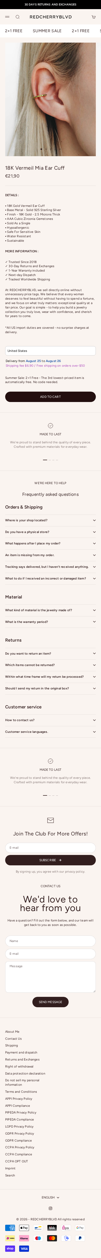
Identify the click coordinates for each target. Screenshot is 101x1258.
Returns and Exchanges (22, 1059)
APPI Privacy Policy (18, 1099)
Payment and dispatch (21, 1052)
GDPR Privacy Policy (19, 1133)
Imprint (10, 1168)
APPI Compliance (17, 1106)
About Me (12, 1031)
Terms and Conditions (21, 1092)
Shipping (11, 1045)
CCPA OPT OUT (16, 1161)
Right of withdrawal (19, 1066)
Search (10, 1175)
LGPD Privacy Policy (19, 1126)
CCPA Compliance (18, 1154)
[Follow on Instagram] (50, 1208)
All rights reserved (71, 1219)
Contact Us (13, 1038)
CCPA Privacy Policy (19, 1147)
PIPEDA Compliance (19, 1119)
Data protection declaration (25, 1073)
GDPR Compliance (18, 1140)
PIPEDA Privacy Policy (20, 1112)
